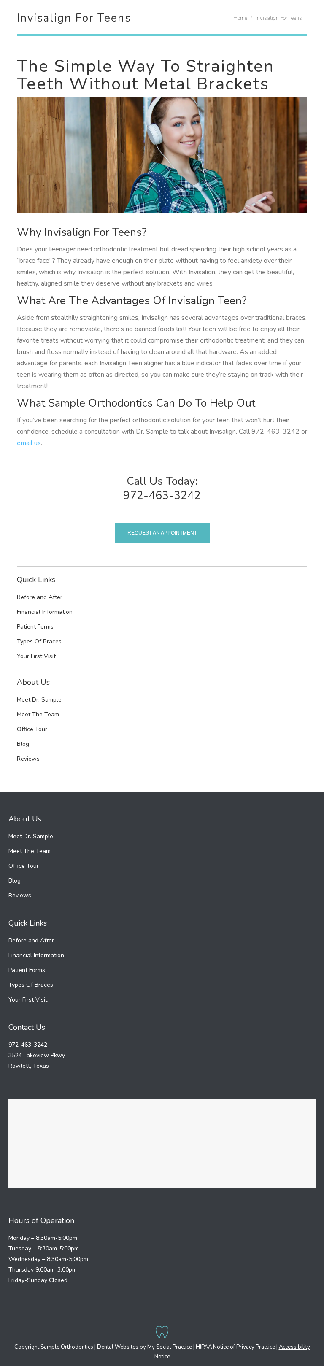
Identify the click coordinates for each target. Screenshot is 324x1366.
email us (29, 443)
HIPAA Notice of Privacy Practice (235, 1347)
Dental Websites (117, 1347)
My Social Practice (169, 1347)
